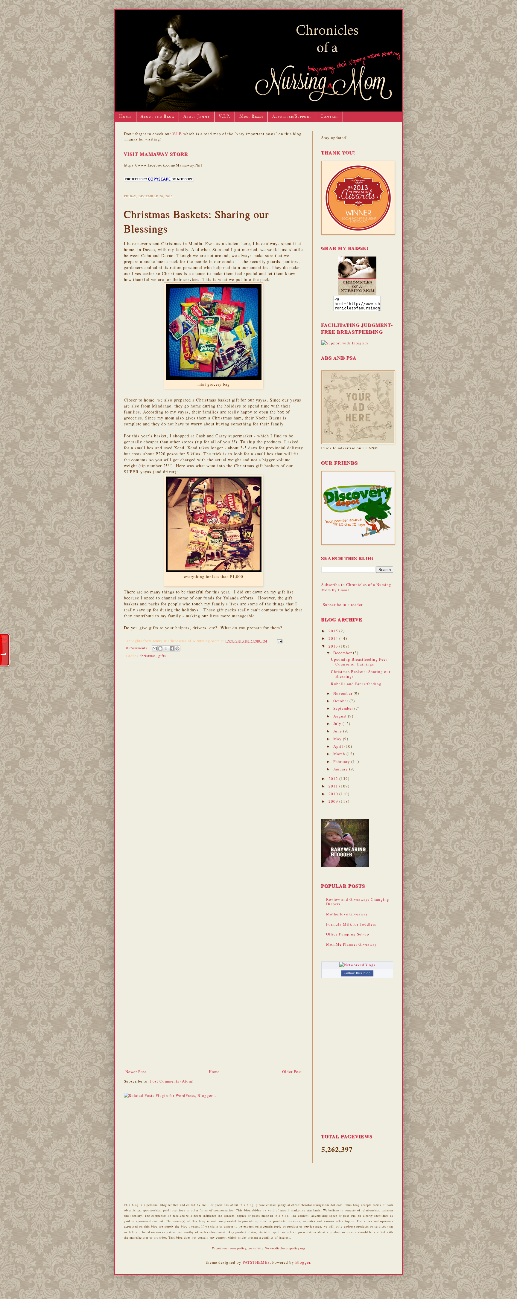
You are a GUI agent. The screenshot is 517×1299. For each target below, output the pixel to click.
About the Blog (157, 116)
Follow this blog (357, 973)
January (341, 769)
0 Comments (136, 648)
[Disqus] (213, 743)
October (341, 700)
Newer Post (135, 1071)
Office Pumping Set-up (347, 934)
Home (125, 116)
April (338, 746)
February (342, 761)
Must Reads (251, 116)
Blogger (302, 1262)
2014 (334, 638)
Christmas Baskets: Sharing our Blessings (360, 674)
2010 (334, 793)
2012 (334, 778)
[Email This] (155, 648)
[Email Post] (278, 641)
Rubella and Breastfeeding (356, 683)
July (338, 723)
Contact (329, 116)
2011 (334, 786)
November (343, 693)
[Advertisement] (213, 1023)
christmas (148, 656)
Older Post (292, 1071)
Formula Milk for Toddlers (351, 924)
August (340, 716)
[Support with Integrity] (345, 343)
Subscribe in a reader (343, 604)
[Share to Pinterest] (177, 648)
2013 (334, 646)
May (338, 738)
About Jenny (196, 116)
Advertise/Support (291, 116)
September (343, 708)
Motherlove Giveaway (347, 914)
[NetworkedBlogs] (357, 964)
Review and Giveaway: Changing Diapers (357, 902)
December (343, 652)
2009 (334, 801)
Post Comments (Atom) (172, 1081)
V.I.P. (224, 116)
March (339, 753)
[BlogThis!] (160, 648)
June (338, 731)
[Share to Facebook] (172, 648)
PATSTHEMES (256, 1262)
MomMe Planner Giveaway (351, 944)
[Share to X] (166, 648)
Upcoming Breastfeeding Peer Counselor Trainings (359, 662)
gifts (162, 656)
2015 (334, 631)
